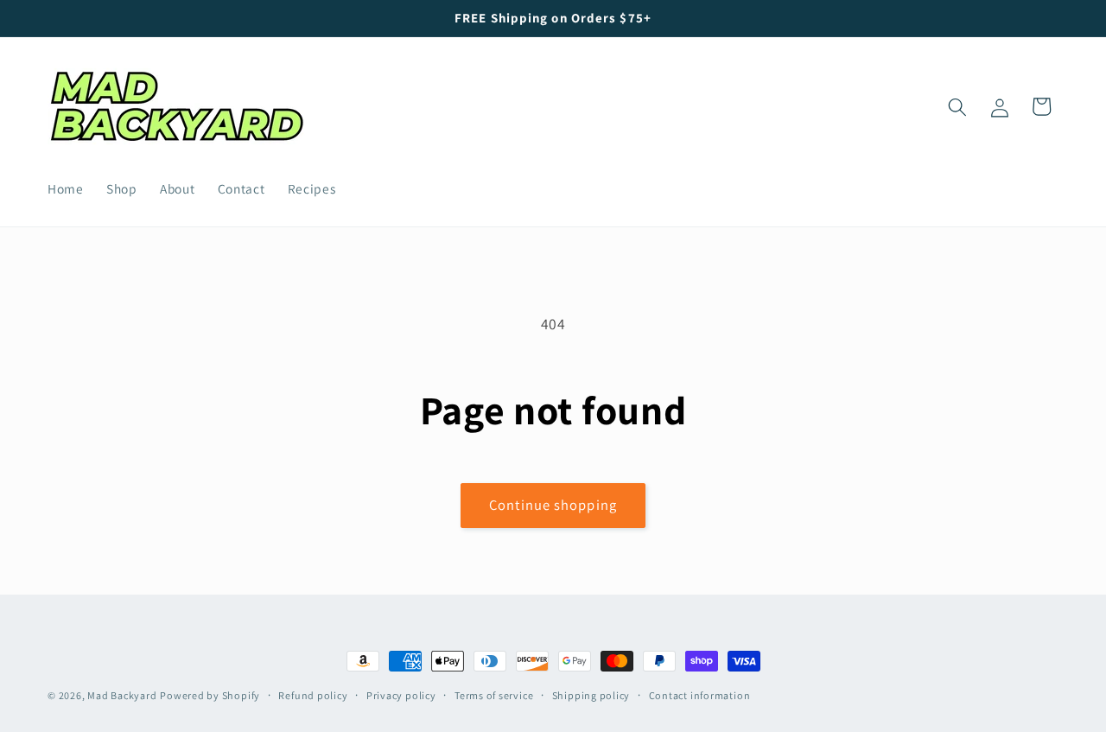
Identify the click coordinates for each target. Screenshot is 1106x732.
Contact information (700, 695)
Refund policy (312, 695)
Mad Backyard (121, 695)
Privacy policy (401, 695)
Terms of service (493, 695)
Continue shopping (553, 504)
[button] (957, 106)
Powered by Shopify (210, 695)
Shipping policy (591, 695)
